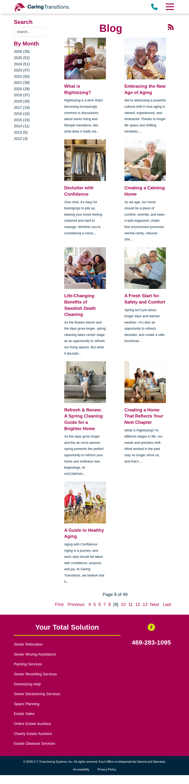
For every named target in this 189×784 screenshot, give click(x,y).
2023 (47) (22, 70)
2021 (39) (22, 83)
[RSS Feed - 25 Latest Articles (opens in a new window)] (170, 26)
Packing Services (28, 664)
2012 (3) (21, 139)
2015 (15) (22, 120)
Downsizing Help (27, 684)
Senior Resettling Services (35, 674)
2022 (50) (22, 76)
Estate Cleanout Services (34, 743)
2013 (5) (21, 132)
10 (123, 604)
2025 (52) (22, 58)
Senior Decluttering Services (37, 694)
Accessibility (81, 769)
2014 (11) (22, 126)
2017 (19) (22, 107)
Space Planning (26, 704)
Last (167, 604)
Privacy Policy (106, 769)
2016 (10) (22, 114)
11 (130, 604)
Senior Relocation (28, 644)
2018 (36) (22, 101)
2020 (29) (22, 89)
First (59, 604)
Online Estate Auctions (32, 724)
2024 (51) (22, 64)
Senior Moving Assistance (35, 654)
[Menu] (169, 7)
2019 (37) (22, 95)
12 (137, 604)
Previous (76, 604)
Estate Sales (24, 714)
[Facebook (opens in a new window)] (151, 627)
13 (145, 604)
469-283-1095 (151, 642)
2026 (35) (22, 51)
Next (154, 604)
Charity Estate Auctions (33, 734)
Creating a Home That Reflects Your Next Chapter (143, 416)
